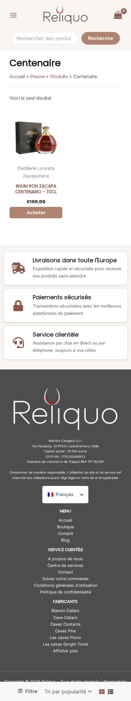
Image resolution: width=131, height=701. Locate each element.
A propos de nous (65, 558)
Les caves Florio (65, 637)
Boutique (65, 526)
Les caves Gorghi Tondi (65, 644)
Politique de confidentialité (65, 592)
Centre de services (65, 565)
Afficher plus (65, 650)
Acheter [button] (36, 212)
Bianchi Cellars (65, 610)
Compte (65, 533)
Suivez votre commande (65, 578)
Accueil (65, 520)
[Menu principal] (13, 15)
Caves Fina (65, 631)
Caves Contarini (65, 624)
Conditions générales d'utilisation (65, 585)
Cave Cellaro (65, 617)
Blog (65, 540)
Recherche (100, 38)
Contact (65, 572)
